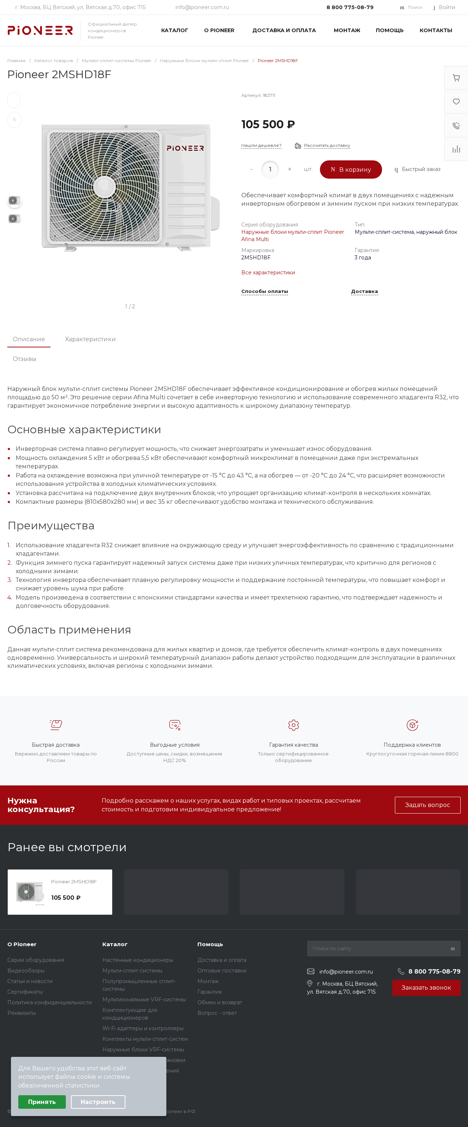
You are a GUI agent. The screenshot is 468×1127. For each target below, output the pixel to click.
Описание (29, 339)
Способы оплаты (264, 291)
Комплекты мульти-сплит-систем (145, 1039)
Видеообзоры (26, 970)
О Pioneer (22, 944)
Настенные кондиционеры (137, 960)
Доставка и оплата (221, 960)
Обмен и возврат (219, 1002)
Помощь (210, 944)
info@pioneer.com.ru (202, 7)
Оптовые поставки (221, 970)
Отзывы (25, 358)
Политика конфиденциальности (49, 1002)
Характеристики (90, 339)
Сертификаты (25, 992)
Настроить (98, 1102)
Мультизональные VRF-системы (144, 999)
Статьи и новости (30, 981)
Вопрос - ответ (217, 1013)
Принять (42, 1102)
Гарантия (209, 992)
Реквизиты (21, 1013)
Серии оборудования (35, 960)
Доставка (364, 291)
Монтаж (208, 981)
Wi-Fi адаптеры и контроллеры (143, 1028)
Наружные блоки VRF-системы (143, 1049)
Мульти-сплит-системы (132, 970)
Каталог (115, 944)
